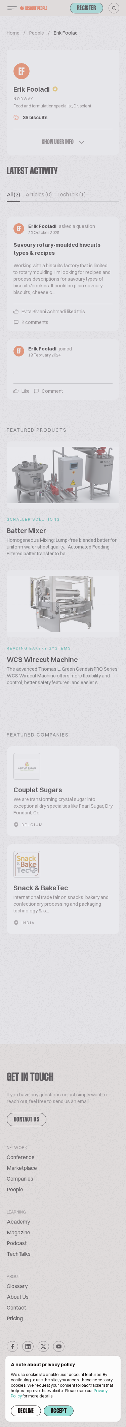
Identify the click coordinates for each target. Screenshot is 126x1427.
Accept (59, 1411)
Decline (26, 1411)
